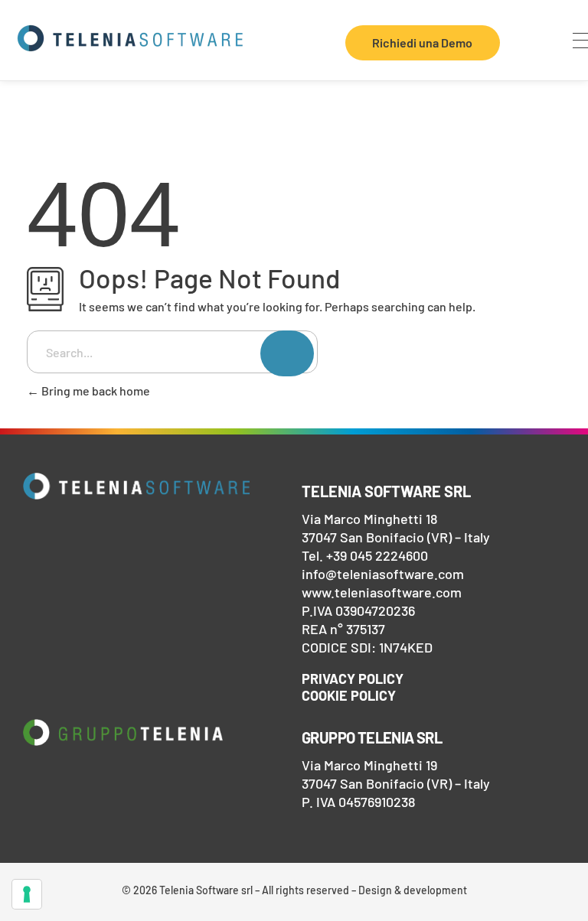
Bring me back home (94, 390)
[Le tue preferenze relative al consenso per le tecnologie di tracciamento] (26, 894)
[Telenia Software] (130, 38)
